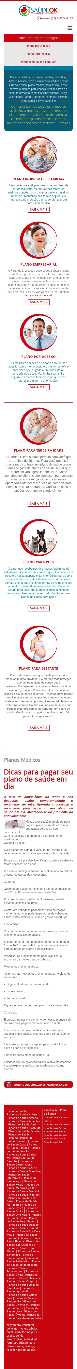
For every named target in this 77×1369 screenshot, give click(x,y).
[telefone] (36, 18)
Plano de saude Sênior (54, 1131)
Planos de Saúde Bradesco (20, 1139)
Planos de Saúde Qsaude (23, 1224)
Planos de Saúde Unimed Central (24, 1279)
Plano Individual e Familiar (38, 62)
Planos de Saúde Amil (22, 1124)
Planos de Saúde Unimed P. (21, 1303)
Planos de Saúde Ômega (22, 1313)
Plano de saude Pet (53, 1142)
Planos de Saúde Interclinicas (18, 1176)
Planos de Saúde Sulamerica (23, 1259)
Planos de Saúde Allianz (22, 1114)
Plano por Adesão (38, 46)
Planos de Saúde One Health (22, 1213)
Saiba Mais (38, 209)
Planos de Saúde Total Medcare (23, 1263)
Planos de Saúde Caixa (22, 1143)
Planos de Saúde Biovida (24, 1131)
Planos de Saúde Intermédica (20, 1290)
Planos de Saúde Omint (22, 1209)
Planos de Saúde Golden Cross (19, 1163)
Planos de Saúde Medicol (23, 1191)
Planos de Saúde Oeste (21, 1206)
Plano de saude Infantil (54, 1138)
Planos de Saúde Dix (23, 1306)
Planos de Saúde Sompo (20, 1256)
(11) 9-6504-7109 (61, 18)
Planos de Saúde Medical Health (23, 1186)
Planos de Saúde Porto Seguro (22, 1219)
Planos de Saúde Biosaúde (23, 1128)
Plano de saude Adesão (55, 1128)
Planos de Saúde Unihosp (22, 1276)
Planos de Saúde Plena (24, 1216)
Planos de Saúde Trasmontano (17, 1269)
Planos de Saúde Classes (22, 1146)
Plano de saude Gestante (55, 1135)
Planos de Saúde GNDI (21, 1168)
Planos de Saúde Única (22, 1273)
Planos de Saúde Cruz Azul (23, 1149)
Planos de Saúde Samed (22, 1228)
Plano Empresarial (38, 54)
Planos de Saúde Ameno (22, 1118)
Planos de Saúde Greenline (24, 1171)
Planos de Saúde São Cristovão (23, 1243)
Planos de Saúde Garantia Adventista (24, 1316)
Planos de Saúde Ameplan (23, 1121)
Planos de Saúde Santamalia (21, 1300)
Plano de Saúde (17, 1111)
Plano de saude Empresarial (57, 1124)
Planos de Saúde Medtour (23, 1194)
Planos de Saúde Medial (21, 1183)
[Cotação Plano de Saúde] (38, 1084)
